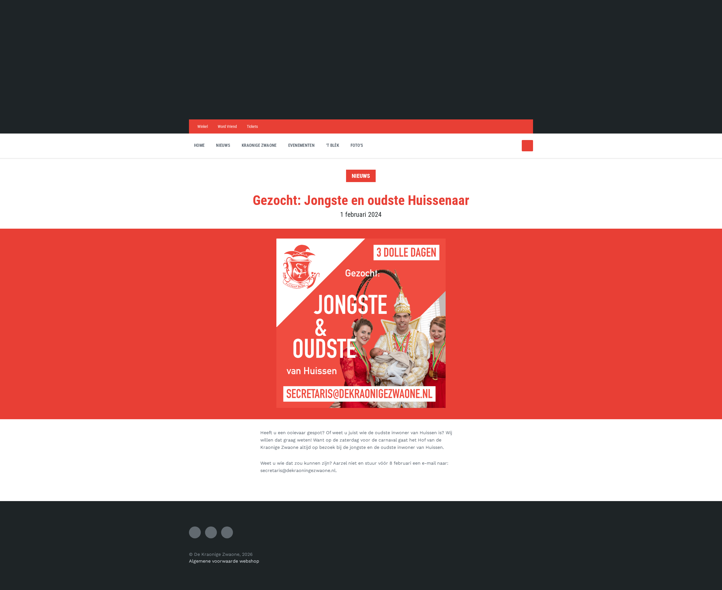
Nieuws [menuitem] (223, 145)
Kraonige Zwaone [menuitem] (259, 145)
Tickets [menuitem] (252, 126)
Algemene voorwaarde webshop (224, 561)
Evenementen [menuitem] (301, 145)
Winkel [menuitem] (202, 126)
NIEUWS (361, 175)
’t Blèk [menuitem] (332, 145)
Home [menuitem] (199, 145)
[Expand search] (527, 145)
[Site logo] (361, 108)
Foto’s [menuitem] (357, 145)
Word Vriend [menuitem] (227, 126)
